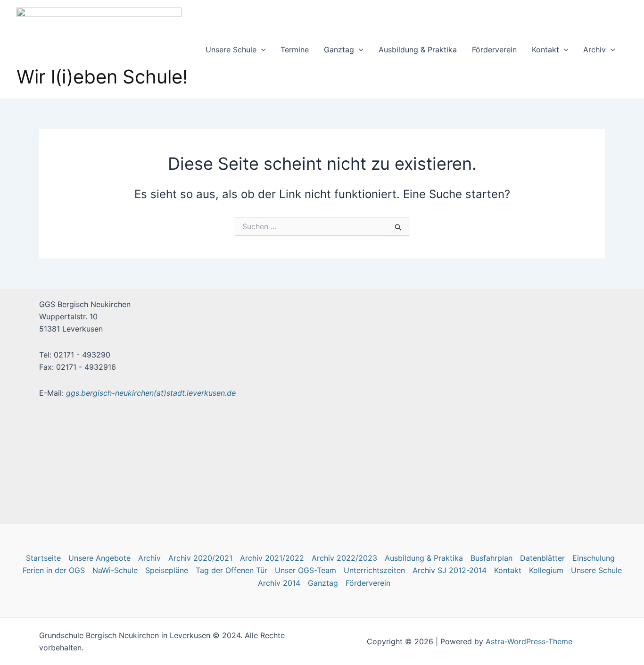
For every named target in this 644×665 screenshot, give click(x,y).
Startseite (43, 558)
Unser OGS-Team (305, 570)
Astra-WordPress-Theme (529, 641)
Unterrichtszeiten (374, 570)
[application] (261, 49)
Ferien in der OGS (54, 570)
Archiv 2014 (279, 583)
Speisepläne (166, 570)
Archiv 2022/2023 (344, 558)
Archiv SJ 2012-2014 (450, 570)
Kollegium (546, 570)
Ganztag (339, 49)
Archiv (594, 49)
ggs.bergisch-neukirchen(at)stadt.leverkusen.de (151, 393)
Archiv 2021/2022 (272, 558)
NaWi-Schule (115, 570)
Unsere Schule (231, 49)
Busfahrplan (491, 558)
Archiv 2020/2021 (200, 558)
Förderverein (494, 49)
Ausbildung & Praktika (418, 49)
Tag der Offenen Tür (231, 570)
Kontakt (545, 49)
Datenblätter (542, 558)
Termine (295, 49)
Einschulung (593, 558)
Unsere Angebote (99, 558)
